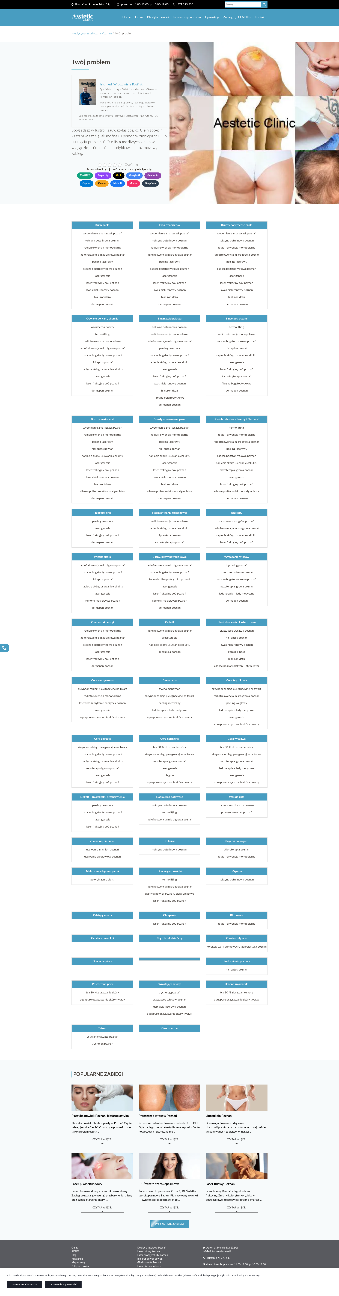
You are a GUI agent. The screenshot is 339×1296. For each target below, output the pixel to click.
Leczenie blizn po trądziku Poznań (169, 579)
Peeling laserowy (102, 261)
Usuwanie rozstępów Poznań (236, 521)
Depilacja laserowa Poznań (169, 1006)
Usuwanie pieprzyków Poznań (102, 856)
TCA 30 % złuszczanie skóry (169, 747)
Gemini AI (152, 175)
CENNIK (244, 17)
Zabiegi (228, 17)
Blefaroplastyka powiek (149, 1259)
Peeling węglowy (236, 703)
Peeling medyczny (169, 703)
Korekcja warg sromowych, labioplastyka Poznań (237, 946)
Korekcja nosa (236, 651)
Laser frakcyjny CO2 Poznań (102, 283)
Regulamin (77, 1259)
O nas (139, 17)
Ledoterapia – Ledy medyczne (236, 593)
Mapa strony (78, 1262)
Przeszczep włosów (187, 17)
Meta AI (117, 183)
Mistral (133, 183)
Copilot (86, 183)
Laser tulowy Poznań (148, 1251)
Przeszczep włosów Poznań (237, 572)
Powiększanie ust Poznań (236, 812)
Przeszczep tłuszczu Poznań (237, 630)
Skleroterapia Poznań (236, 849)
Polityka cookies (80, 1266)
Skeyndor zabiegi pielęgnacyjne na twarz (102, 689)
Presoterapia (169, 637)
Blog (74, 1255)
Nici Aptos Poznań (102, 362)
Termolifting (102, 334)
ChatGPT (85, 175)
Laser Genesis (102, 275)
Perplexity (102, 175)
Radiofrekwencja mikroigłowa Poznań (102, 254)
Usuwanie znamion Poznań (102, 849)
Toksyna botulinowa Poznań (102, 240)
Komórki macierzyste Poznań (102, 600)
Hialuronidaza (102, 297)
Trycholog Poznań (236, 565)
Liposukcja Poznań (170, 535)
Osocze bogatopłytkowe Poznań (102, 268)
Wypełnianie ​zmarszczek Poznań (102, 233)
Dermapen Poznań (102, 304)
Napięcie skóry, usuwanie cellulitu (102, 369)
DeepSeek (150, 183)
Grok (118, 175)
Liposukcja (212, 17)
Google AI (134, 175)
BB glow (169, 775)
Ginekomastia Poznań (149, 1262)
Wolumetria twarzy (102, 327)
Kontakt (260, 17)
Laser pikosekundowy (149, 1266)
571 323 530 (185, 4)
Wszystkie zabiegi (169, 1223)
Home (126, 17)
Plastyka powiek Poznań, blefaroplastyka (169, 893)
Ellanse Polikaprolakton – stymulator (102, 491)
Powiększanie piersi (102, 879)
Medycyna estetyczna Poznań (92, 33)
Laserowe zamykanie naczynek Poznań (102, 703)
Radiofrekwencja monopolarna (102, 247)
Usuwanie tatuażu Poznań (102, 1036)
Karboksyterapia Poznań (236, 376)
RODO (75, 1251)
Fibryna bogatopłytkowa (169, 397)
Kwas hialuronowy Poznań (102, 290)
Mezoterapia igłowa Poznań (237, 470)
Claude (102, 183)
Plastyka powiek (158, 17)
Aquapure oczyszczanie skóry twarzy (102, 717)
